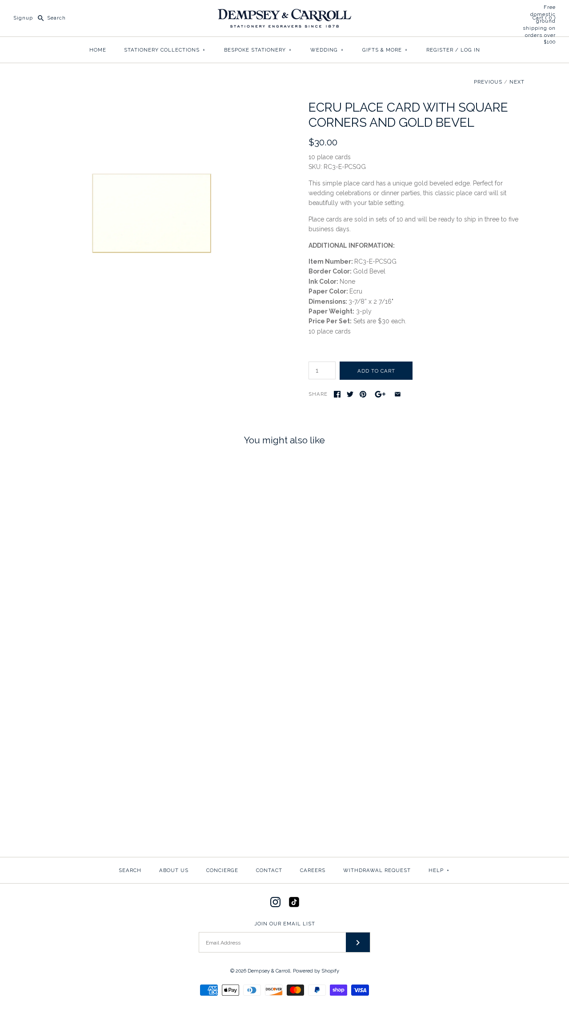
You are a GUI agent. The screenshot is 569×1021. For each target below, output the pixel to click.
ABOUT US (173, 870)
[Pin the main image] (363, 394)
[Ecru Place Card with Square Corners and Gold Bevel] (152, 105)
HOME (97, 50)
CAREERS (312, 870)
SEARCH (130, 870)
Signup (23, 18)
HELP (439, 870)
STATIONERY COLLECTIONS (164, 50)
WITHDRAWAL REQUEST (377, 870)
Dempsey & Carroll (269, 971)
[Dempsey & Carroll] (284, 13)
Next (517, 82)
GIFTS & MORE (385, 50)
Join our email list (284, 924)
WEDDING (327, 50)
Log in (470, 50)
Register (439, 50)
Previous (488, 82)
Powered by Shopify (316, 971)
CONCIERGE (222, 870)
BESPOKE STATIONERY (258, 50)
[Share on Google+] (380, 394)
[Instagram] (275, 902)
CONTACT (269, 870)
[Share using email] (397, 394)
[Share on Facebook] (337, 394)
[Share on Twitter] (350, 394)
